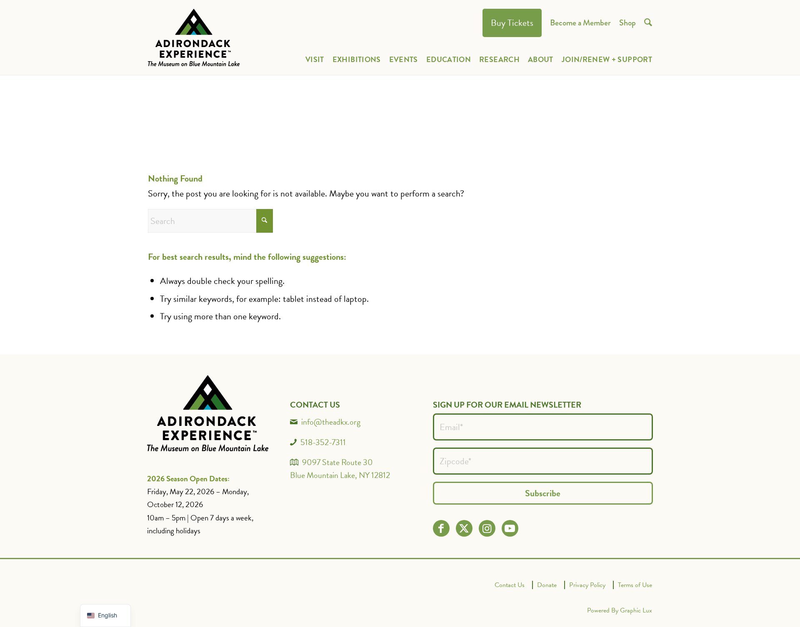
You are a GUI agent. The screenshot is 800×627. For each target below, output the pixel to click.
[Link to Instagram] (486, 528)
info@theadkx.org (330, 422)
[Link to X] (464, 528)
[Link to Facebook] (441, 528)
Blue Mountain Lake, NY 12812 (340, 475)
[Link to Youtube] (510, 528)
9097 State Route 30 (337, 462)
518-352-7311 (323, 442)
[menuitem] (512, 23)
